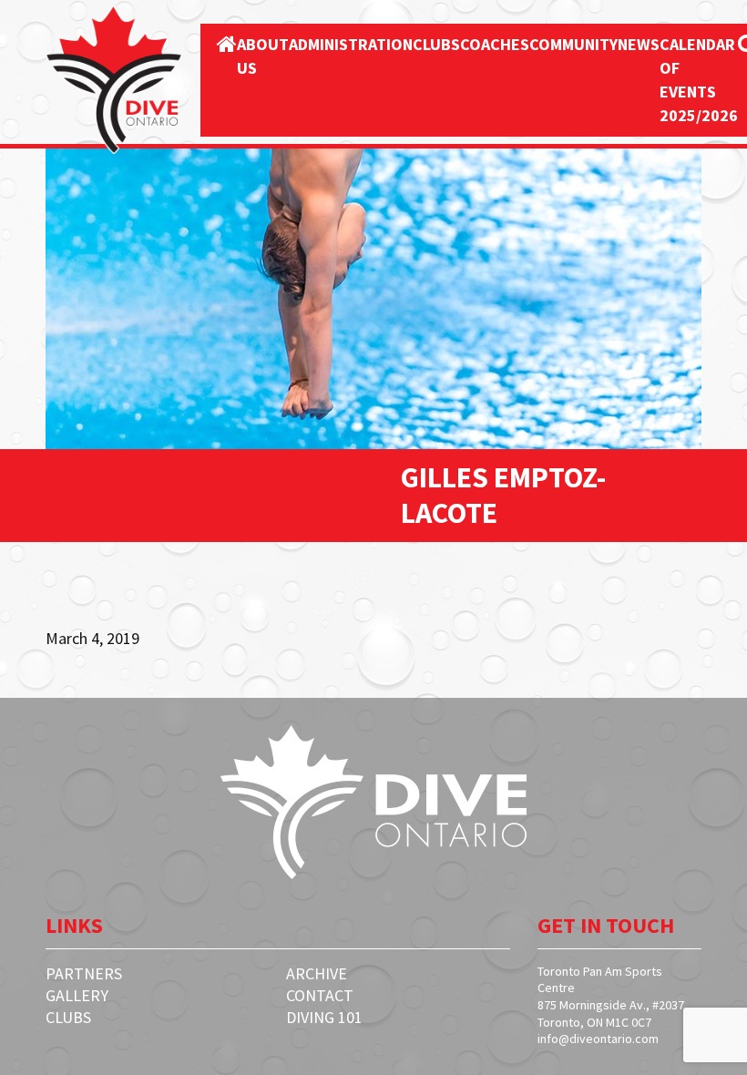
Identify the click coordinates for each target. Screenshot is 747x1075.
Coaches (494, 44)
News (639, 44)
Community (573, 44)
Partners (84, 973)
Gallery (77, 995)
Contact (319, 995)
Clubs (436, 44)
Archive (316, 973)
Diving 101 (324, 1017)
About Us (263, 56)
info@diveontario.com (598, 1038)
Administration (351, 44)
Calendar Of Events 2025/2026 (699, 80)
